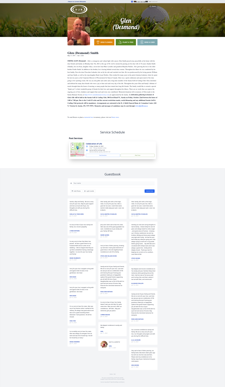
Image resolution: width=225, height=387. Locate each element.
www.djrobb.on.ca (141, 106)
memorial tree (88, 117)
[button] (77, 148)
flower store (115, 117)
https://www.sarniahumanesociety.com (97, 95)
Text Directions (103, 155)
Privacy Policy (107, 379)
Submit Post (149, 191)
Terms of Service (117, 379)
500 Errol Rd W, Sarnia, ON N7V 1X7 (99, 152)
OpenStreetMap (114, 382)
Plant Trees (137, 155)
